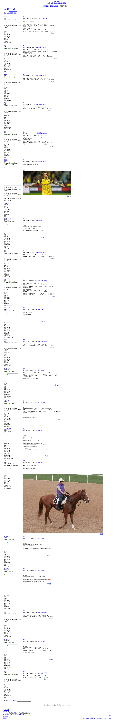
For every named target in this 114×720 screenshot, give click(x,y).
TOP (110, 715)
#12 (24, 368)
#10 (24, 307)
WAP (109, 718)
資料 (38, 18)
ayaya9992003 (7, 218)
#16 (24, 536)
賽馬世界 (46, 6)
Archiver (105, 718)
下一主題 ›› (13, 9)
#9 (23, 279)
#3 (23, 74)
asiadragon (6, 400)
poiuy (5, 16)
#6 (23, 160)
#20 (24, 671)
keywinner (6, 568)
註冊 (52, 3)
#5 (23, 131)
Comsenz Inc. (26, 712)
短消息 (45, 18)
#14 (24, 429)
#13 (24, 400)
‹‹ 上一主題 (6, 9)
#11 (24, 339)
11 (7, 204)
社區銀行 (60, 3)
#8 (23, 250)
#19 (24, 639)
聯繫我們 (92, 718)
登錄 (55, 3)
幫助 (64, 3)
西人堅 (5, 160)
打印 (5, 13)
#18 (24, 610)
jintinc (5, 461)
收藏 (15, 13)
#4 (23, 102)
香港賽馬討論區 (54, 6)
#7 (23, 218)
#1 (23, 16)
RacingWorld (99, 718)
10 (15, 11)
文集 (41, 18)
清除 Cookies (85, 718)
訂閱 (11, 13)
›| (16, 11)
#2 (23, 45)
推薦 (8, 13)
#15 (24, 461)
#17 (24, 568)
